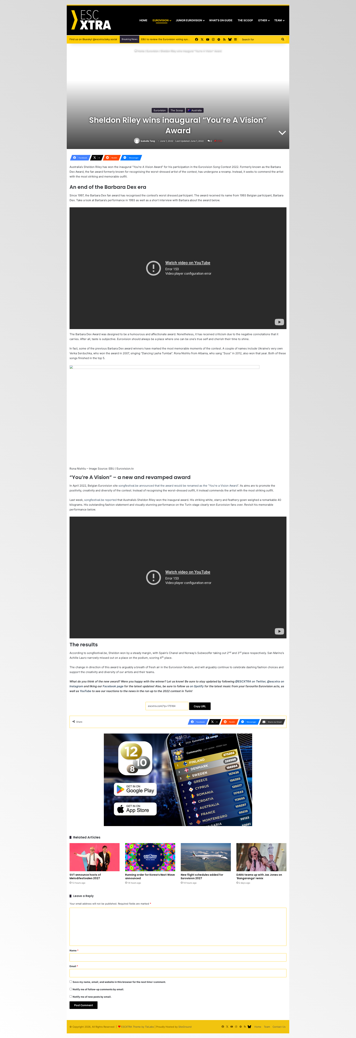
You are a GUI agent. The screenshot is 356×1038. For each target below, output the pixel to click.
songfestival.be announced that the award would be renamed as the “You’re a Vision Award (178, 485)
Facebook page (113, 686)
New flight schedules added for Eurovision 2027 (202, 876)
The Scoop (245, 20)
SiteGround (185, 1026)
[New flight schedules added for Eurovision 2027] (206, 857)
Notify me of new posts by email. (92, 996)
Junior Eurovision (189, 20)
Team (278, 20)
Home (143, 20)
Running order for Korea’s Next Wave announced (150, 876)
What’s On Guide (221, 20)
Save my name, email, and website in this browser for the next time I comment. (119, 981)
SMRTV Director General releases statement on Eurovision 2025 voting (182, 39)
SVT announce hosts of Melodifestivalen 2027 (85, 876)
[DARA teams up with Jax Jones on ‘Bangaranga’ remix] (261, 857)
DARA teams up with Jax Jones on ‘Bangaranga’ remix (259, 876)
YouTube (85, 691)
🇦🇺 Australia (195, 110)
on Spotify (197, 686)
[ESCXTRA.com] (91, 20)
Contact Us (279, 1026)
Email (74, 966)
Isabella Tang (148, 141)
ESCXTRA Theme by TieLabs (137, 1026)
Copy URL (200, 706)
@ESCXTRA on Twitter (250, 681)
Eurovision (161, 20)
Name (74, 950)
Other (262, 20)
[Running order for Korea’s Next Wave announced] (150, 857)
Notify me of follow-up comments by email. (98, 989)
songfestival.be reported (100, 500)
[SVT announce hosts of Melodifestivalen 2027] (95, 857)
